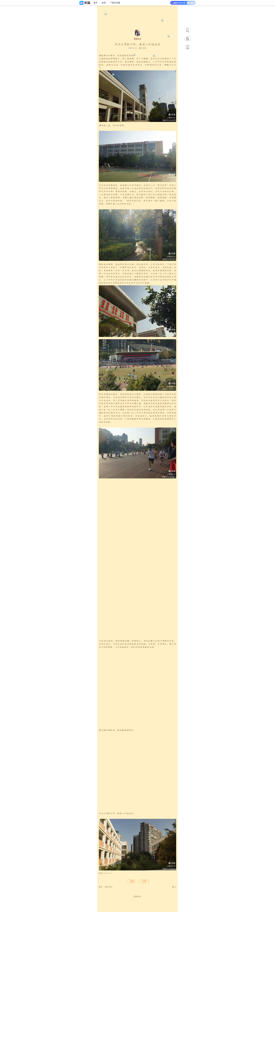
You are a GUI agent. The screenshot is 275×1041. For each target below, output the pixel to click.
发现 (104, 3)
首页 (95, 3)
